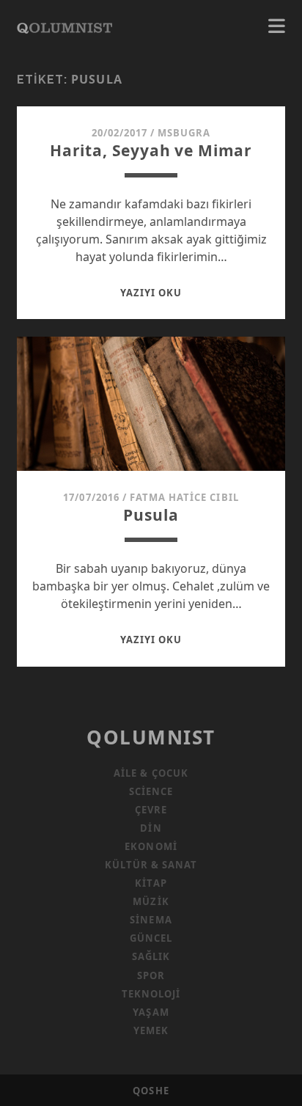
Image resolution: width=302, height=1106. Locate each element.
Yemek (151, 1030)
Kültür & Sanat (151, 864)
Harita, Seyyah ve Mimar (151, 150)
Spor (151, 975)
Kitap (150, 883)
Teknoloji (151, 993)
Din (150, 828)
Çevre (151, 809)
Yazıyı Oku (151, 292)
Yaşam (151, 1012)
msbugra (184, 132)
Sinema (151, 919)
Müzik (151, 901)
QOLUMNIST (151, 737)
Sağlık (151, 956)
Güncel (151, 938)
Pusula (150, 515)
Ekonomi (151, 846)
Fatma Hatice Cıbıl (184, 497)
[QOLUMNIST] (64, 26)
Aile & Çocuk (151, 773)
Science (151, 791)
